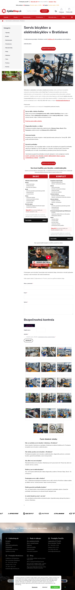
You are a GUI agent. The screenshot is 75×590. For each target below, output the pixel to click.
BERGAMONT (52, 156)
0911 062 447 (34, 1)
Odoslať (28, 340)
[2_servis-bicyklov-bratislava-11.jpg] (48, 395)
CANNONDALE (29, 158)
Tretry (6, 59)
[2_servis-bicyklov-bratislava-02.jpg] (48, 349)
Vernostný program (32, 551)
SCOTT (27, 156)
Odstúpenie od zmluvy (12, 549)
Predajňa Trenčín (57, 538)
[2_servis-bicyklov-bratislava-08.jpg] (48, 380)
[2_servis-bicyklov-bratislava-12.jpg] (64, 395)
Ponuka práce (30, 549)
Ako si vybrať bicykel (32, 543)
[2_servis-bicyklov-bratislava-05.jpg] (48, 364)
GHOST (46, 156)
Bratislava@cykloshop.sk (63, 100)
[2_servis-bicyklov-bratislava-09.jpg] (64, 380)
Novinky (7, 66)
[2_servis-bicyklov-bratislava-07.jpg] (33, 380)
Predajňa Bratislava (15, 556)
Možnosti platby (31, 547)
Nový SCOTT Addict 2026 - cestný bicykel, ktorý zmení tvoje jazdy (36, 564)
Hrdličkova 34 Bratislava (12, 558)
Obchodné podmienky (12, 545)
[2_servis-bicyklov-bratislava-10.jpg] (33, 395)
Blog (55, 1)
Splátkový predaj (10, 551)
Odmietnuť (44, 587)
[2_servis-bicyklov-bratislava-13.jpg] (33, 410)
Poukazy (7, 63)
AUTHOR (32, 156)
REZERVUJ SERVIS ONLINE (48, 48)
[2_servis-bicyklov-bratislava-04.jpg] (33, 364)
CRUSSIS (40, 156)
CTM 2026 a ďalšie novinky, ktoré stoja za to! (36, 559)
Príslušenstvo (8, 44)
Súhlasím (56, 587)
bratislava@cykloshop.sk (12, 568)
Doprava (29, 545)
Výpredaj (7, 32)
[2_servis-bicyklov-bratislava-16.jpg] (40, 426)
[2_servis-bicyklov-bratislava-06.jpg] (64, 364)
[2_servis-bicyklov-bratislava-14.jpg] (48, 410)
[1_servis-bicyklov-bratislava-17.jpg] (56, 426)
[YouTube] (61, 528)
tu (20, 584)
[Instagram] (54, 528)
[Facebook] (68, 528)
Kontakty (51, 1)
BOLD (58, 156)
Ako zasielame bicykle (33, 541)
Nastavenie (34, 587)
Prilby (6, 51)
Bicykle (7, 36)
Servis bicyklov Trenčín (54, 543)
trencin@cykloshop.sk (54, 551)
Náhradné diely (8, 47)
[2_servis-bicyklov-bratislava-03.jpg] (64, 349)
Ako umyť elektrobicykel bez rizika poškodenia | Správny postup (36, 567)
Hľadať (44, 11)
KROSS (36, 158)
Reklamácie (9, 547)
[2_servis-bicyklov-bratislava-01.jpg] (33, 349)
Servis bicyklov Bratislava (13, 560)
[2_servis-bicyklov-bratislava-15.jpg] (64, 410)
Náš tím (8, 543)
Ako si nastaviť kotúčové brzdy (35, 561)
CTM (36, 156)
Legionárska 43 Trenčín (54, 541)
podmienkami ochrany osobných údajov (46, 337)
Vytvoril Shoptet (69, 587)
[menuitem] (7, 17)
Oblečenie (7, 55)
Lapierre (62, 156)
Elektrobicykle (8, 40)
